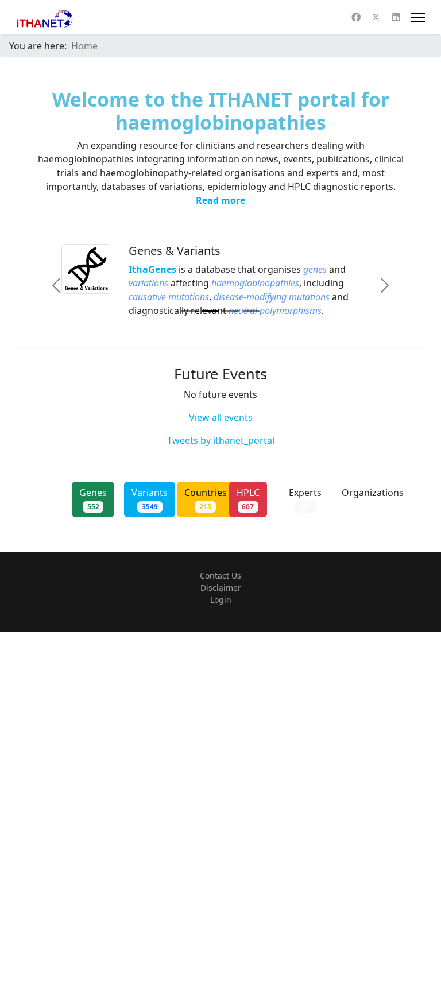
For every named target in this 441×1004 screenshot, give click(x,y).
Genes (93, 498)
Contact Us (220, 575)
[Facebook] (356, 17)
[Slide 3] (230, 310)
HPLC (248, 498)
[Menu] (418, 17)
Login (220, 599)
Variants (149, 498)
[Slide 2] (210, 310)
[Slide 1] (189, 310)
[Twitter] (376, 17)
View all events (221, 417)
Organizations (373, 498)
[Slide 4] (251, 310)
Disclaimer (220, 587)
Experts (305, 498)
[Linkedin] (396, 17)
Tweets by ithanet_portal (220, 440)
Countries (205, 498)
